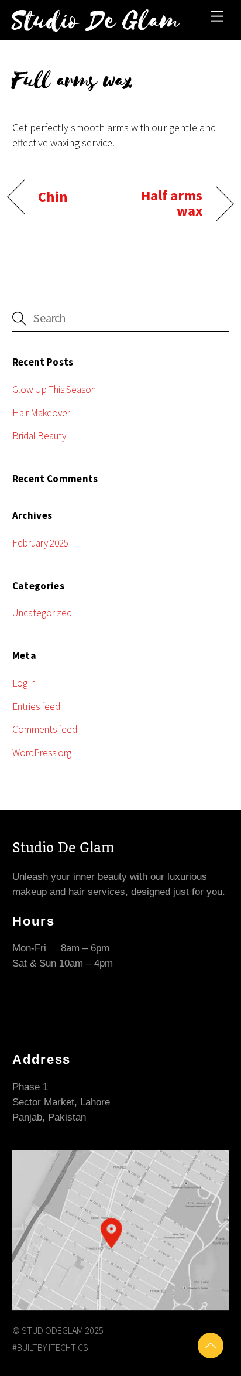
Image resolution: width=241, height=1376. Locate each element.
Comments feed (44, 729)
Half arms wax (164, 203)
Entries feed (36, 706)
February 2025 (40, 543)
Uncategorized (42, 612)
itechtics (68, 1347)
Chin (52, 196)
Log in (24, 683)
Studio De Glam (63, 847)
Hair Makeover (41, 413)
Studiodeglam (52, 1330)
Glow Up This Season (54, 389)
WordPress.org (41, 752)
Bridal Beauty (39, 435)
